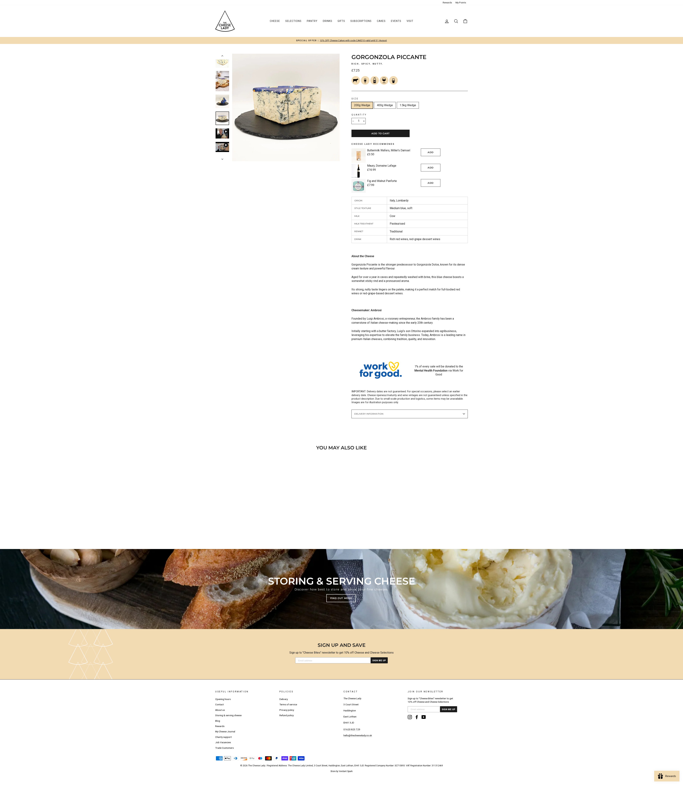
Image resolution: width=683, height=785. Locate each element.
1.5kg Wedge (408, 105)
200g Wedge (362, 105)
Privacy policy (286, 710)
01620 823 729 (351, 729)
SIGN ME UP (379, 660)
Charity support (223, 737)
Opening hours (223, 699)
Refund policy (286, 715)
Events (396, 21)
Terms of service (288, 704)
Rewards (447, 2)
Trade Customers (224, 747)
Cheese (275, 21)
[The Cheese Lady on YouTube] (424, 717)
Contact (219, 704)
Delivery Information (368, 413)
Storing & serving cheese (228, 715)
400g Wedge (385, 105)
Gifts (341, 21)
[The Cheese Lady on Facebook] (417, 717)
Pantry (312, 21)
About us (220, 710)
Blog (217, 720)
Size (354, 98)
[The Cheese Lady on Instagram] (410, 717)
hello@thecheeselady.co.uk (357, 735)
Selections (293, 21)
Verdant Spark (346, 771)
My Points (461, 2)
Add (431, 152)
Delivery (283, 699)
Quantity (359, 114)
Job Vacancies (223, 742)
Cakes (381, 21)
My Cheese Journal (225, 731)
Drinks (327, 21)
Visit (410, 21)
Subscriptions (361, 21)
